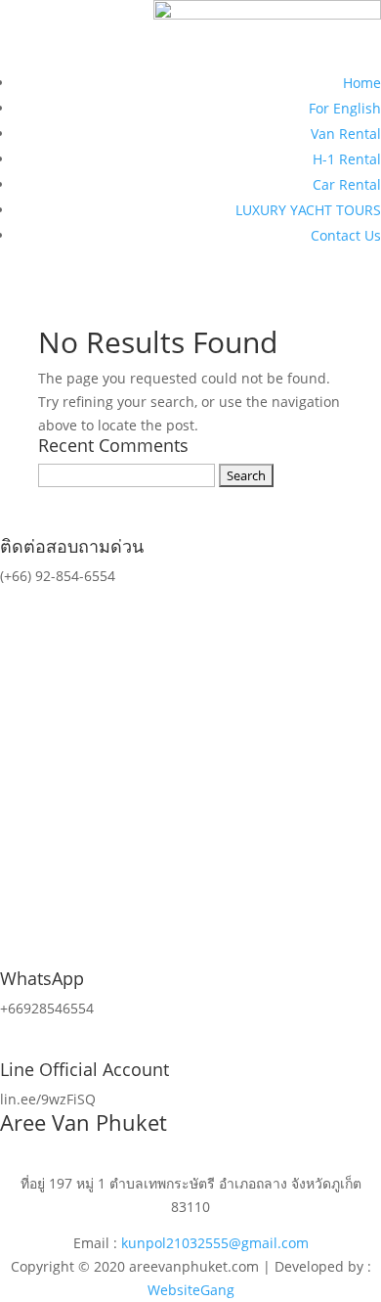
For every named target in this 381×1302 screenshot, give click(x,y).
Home (362, 82)
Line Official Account (84, 1069)
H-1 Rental (347, 159)
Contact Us (346, 235)
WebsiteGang (191, 1289)
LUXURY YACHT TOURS (308, 210)
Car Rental (347, 184)
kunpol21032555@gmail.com (215, 1243)
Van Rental (346, 133)
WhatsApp (42, 978)
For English (345, 108)
